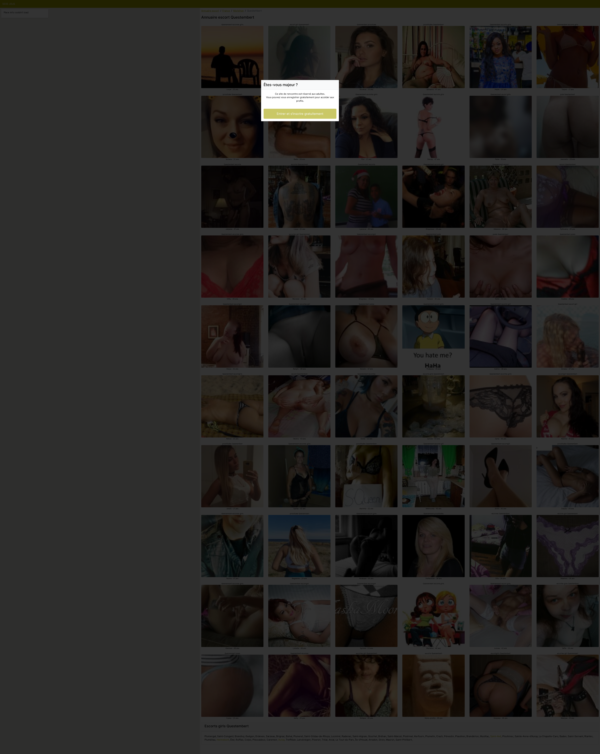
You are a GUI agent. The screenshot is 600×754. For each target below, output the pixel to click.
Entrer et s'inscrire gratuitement (300, 114)
